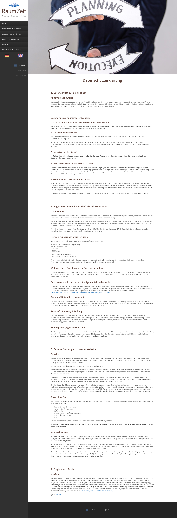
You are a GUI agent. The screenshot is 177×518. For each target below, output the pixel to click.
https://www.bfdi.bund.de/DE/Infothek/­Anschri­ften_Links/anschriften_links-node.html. (80, 293)
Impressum (21, 70)
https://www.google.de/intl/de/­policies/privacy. (97, 491)
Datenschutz (20, 76)
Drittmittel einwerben (11, 29)
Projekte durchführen (11, 34)
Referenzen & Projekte (11, 49)
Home (4, 24)
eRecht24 (59, 495)
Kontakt (22, 65)
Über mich (6, 44)
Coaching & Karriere (10, 39)
